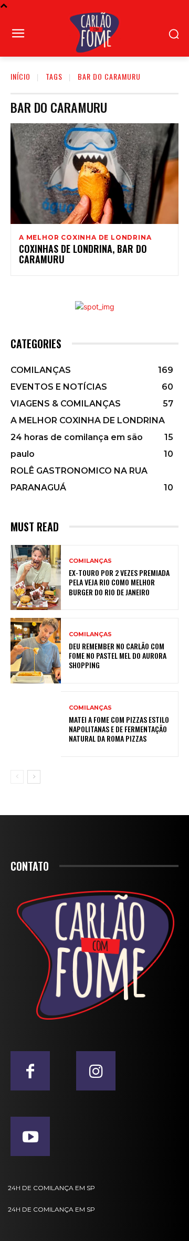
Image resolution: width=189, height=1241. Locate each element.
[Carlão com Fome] (94, 32)
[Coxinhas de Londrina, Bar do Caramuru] (94, 173)
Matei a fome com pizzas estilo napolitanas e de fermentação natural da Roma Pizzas (119, 729)
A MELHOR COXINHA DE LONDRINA (85, 237)
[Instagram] (96, 1070)
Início (20, 76)
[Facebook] (30, 1070)
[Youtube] (30, 1136)
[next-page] (33, 777)
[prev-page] (17, 777)
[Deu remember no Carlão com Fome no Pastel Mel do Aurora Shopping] (35, 650)
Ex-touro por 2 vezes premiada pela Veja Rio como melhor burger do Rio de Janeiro (119, 582)
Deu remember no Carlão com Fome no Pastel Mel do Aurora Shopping (117, 655)
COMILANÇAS (90, 561)
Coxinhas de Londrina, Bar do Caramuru (83, 254)
